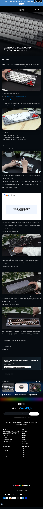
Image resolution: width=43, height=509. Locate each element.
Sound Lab (14, 422)
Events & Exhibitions (19, 424)
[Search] (35, 10)
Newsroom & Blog (27, 422)
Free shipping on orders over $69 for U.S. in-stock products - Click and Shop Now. (16, 6)
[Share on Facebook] (9, 374)
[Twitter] (17, 494)
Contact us (25, 424)
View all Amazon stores (21, 490)
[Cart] (38, 10)
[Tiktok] (24, 494)
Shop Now (21, 4)
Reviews (36, 422)
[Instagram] (13, 494)
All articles (38, 381)
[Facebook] (9, 494)
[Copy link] (12, 374)
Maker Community (20, 422)
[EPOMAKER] (21, 404)
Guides (32, 422)
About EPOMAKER (8, 422)
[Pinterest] (5, 494)
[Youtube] (20, 494)
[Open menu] (4, 10)
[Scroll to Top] (41, 503)
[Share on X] (6, 374)
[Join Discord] (28, 494)
